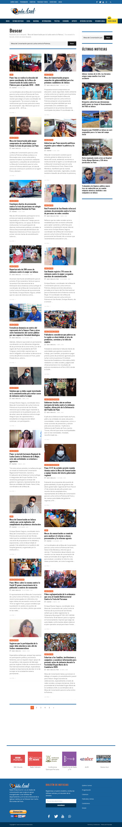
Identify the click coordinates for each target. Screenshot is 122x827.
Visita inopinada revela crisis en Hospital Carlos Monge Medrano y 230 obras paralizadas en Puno (97, 160)
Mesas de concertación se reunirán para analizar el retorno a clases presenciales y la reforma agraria (58, 535)
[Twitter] (100, 2)
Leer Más (12, 112)
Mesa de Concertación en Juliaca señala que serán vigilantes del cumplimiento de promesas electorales (25, 522)
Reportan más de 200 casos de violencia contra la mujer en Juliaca (24, 270)
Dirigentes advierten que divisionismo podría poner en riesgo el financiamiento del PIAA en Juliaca (96, 104)
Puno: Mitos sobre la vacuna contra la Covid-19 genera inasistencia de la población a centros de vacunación (25, 585)
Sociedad (56, 399)
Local (11, 74)
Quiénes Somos (87, 785)
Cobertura (85, 794)
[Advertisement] (75, 11)
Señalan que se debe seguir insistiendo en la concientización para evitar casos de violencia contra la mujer (25, 393)
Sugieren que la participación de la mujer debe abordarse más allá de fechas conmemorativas (23, 645)
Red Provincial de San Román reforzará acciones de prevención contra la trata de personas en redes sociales (60, 210)
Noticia (51, 74)
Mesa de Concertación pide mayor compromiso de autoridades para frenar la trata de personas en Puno (24, 143)
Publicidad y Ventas (88, 799)
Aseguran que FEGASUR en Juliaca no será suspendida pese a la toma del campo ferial (97, 132)
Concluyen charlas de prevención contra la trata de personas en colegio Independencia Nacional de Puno (25, 206)
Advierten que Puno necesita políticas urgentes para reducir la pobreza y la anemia (59, 145)
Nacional (51, 331)
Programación (86, 790)
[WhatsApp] (106, 2)
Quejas (84, 808)
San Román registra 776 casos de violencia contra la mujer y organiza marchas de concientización (58, 273)
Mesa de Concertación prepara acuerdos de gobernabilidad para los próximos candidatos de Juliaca (59, 80)
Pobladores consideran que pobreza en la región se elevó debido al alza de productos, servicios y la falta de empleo (59, 338)
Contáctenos (86, 803)
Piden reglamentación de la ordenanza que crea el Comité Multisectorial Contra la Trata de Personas (59, 596)
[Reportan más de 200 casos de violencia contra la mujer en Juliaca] (22, 254)
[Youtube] (103, 2)
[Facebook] (97, 2)
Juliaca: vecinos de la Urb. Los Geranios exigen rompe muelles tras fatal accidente (96, 76)
